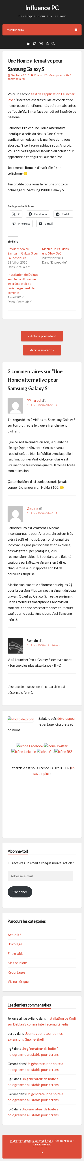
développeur (66, 718)
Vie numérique (18, 981)
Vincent (38, 75)
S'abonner (20, 892)
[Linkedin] (29, 43)
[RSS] (48, 43)
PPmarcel (34, 400)
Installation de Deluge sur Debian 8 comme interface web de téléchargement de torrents (23, 283)
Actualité (14, 935)
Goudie (32, 509)
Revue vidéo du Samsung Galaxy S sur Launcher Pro (23, 253)
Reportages (16, 972)
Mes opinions (57, 75)
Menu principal (15, 29)
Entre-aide (16, 953)
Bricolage (15, 944)
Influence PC (42, 8)
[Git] (36, 43)
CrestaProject (41, 1144)
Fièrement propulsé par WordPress (31, 1140)
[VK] (42, 43)
